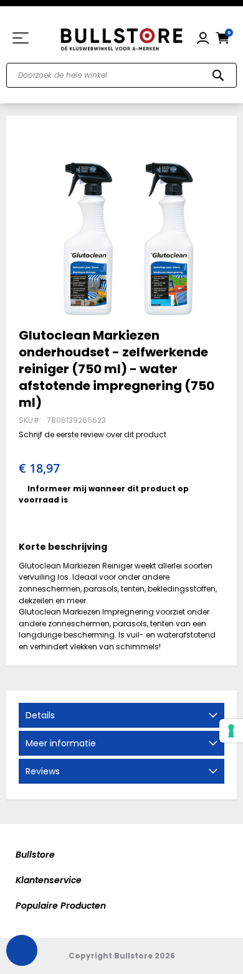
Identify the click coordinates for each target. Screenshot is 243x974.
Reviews (43, 771)
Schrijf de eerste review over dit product (92, 434)
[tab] (121, 715)
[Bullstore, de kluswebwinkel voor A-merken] (121, 37)
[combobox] (121, 75)
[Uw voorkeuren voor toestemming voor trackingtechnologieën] (231, 731)
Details (40, 715)
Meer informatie (61, 743)
